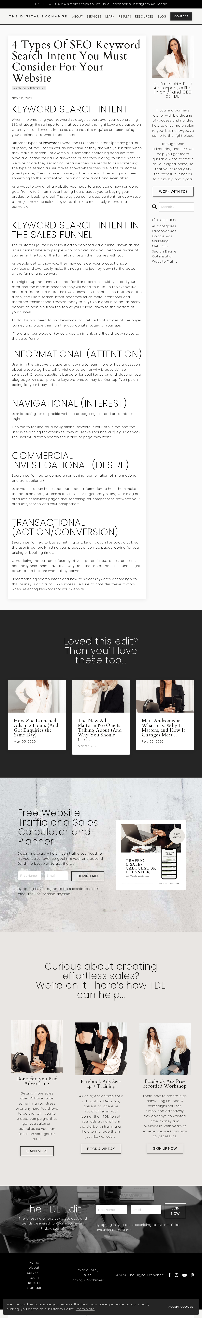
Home (34, 1262)
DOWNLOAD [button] (88, 876)
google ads (162, 236)
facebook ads (164, 231)
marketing (160, 241)
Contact (34, 1287)
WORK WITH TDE (173, 191)
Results (34, 1283)
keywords (51, 143)
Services (34, 1272)
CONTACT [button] (181, 16)
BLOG (162, 16)
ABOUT (77, 16)
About (34, 1267)
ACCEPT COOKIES (180, 1306)
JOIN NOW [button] (175, 1211)
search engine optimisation (29, 88)
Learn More (85, 1309)
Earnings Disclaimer (87, 1280)
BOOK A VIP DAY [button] (101, 1148)
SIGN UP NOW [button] (165, 1148)
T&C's (87, 1275)
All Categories (164, 226)
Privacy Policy (87, 1270)
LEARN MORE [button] (37, 1151)
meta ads (160, 246)
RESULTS (125, 16)
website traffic (165, 261)
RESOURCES (144, 16)
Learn (34, 1277)
